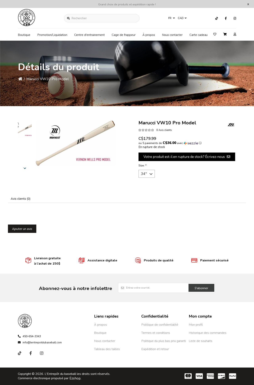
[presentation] (25, 168)
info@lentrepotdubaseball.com (42, 342)
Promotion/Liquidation (52, 35)
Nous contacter (172, 35)
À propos (148, 35)
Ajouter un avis (22, 229)
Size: (143, 165)
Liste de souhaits (200, 341)
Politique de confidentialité (159, 325)
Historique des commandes (207, 333)
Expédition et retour (155, 349)
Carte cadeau (199, 35)
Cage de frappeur (124, 35)
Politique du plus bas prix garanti (163, 341)
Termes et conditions (155, 333)
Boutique (24, 35)
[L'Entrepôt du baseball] (26, 25)
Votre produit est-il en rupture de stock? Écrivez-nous (184, 157)
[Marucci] (231, 125)
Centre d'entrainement (89, 35)
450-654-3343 (32, 336)
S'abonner (201, 288)
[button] (25, 129)
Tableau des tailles (107, 349)
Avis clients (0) (21, 199)
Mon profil (196, 325)
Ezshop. (75, 378)
